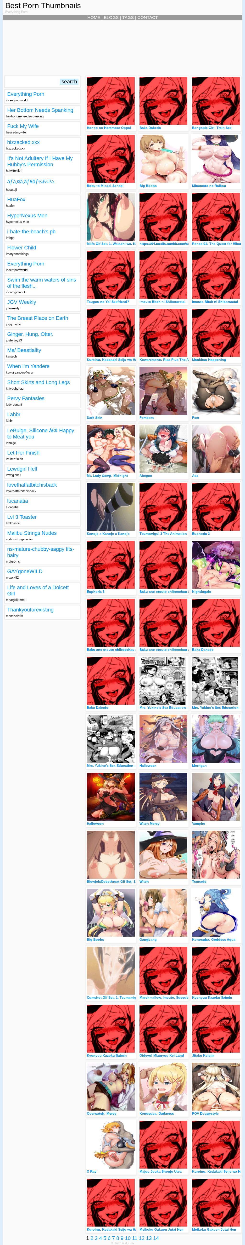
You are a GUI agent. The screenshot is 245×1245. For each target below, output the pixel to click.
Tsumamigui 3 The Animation (163, 534)
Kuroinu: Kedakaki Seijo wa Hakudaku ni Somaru (127, 360)
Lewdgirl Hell (22, 469)
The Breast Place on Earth (37, 318)
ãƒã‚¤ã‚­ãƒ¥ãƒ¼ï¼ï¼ (30, 181)
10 (128, 1238)
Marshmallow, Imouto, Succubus (166, 997)
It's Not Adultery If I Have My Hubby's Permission (40, 161)
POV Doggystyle (205, 1113)
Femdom (146, 418)
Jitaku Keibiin (203, 1055)
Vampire (198, 823)
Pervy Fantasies (26, 398)
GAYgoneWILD (25, 571)
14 (156, 1238)
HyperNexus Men (27, 216)
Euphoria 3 (201, 534)
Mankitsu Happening (209, 360)
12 (142, 1238)
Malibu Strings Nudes (32, 533)
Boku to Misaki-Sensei (105, 186)
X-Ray (91, 1171)
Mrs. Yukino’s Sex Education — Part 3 (117, 765)
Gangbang (148, 939)
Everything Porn (25, 94)
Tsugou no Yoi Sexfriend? (108, 302)
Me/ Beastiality (24, 350)
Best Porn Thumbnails (43, 5)
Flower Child (21, 248)
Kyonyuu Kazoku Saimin (212, 997)
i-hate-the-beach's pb (31, 232)
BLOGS (111, 17)
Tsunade (199, 881)
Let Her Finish (23, 453)
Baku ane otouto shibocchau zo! (166, 592)
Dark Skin (94, 418)
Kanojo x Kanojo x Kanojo (108, 534)
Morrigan (199, 765)
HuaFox (16, 199)
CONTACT (147, 17)
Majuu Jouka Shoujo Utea (160, 1171)
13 (149, 1238)
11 (134, 1238)
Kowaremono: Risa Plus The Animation (171, 360)
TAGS (128, 17)
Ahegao (145, 476)
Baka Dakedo (150, 128)
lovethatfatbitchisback (32, 485)
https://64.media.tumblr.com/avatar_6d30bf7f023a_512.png (187, 244)
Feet (195, 418)
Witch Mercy (149, 823)
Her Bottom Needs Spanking (40, 110)
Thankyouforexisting (30, 610)
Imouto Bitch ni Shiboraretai (162, 302)
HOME (93, 17)
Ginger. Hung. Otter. (30, 334)
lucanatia (17, 501)
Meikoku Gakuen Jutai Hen (161, 1229)
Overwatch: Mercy (101, 1113)
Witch (144, 881)
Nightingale (201, 592)
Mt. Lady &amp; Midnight (107, 476)
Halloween (147, 765)
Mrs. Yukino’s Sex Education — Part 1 (169, 707)
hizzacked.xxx (23, 142)
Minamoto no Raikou (209, 186)
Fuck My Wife (23, 126)
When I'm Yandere (28, 366)
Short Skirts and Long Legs (38, 382)
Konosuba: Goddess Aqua (213, 939)
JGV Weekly (21, 302)
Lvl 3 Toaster (22, 517)
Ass (195, 476)
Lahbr (13, 414)
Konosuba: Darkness (156, 1113)
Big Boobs (148, 186)
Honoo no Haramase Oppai (109, 128)
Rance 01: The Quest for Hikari (217, 244)
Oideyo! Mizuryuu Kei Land (161, 1055)
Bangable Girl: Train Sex (212, 128)
